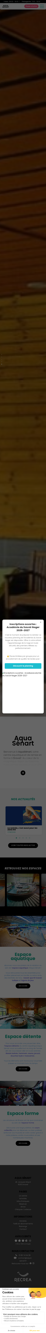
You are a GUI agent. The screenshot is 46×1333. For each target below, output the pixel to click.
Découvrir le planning (23, 666)
